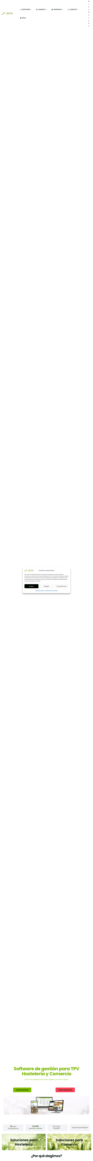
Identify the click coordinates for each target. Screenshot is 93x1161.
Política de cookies (40, 590)
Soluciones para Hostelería (23, 1142)
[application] (31, 9)
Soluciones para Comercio (69, 1142)
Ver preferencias (61, 586)
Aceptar (31, 586)
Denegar (46, 586)
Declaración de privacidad (51, 590)
